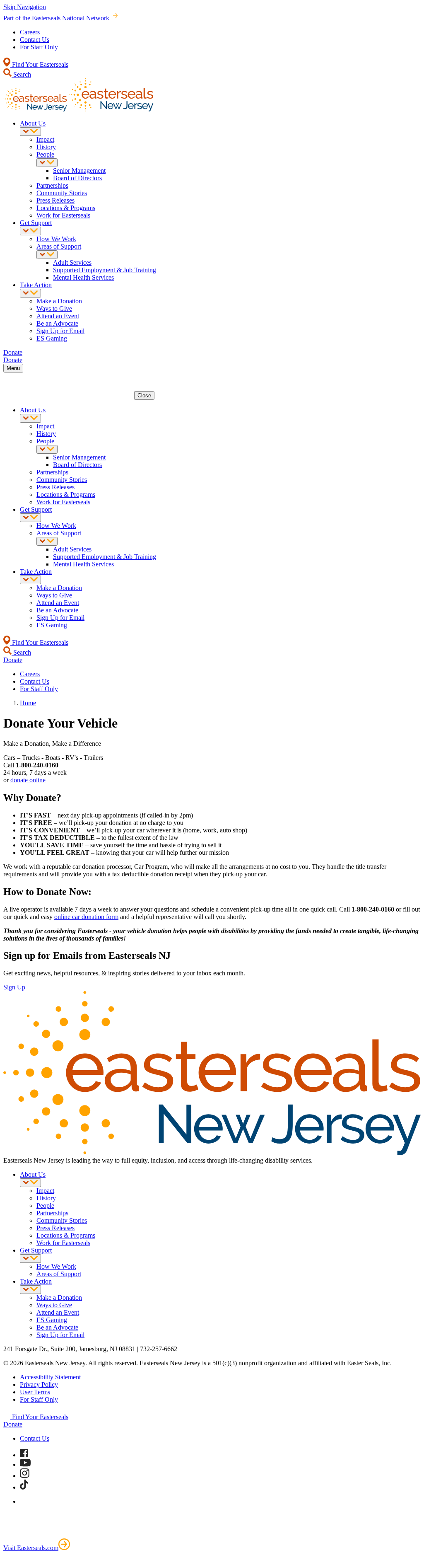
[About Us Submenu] (30, 131)
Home (28, 702)
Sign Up (14, 987)
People (45, 154)
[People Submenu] (47, 162)
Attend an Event (57, 315)
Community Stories (61, 192)
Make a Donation (59, 301)
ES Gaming (51, 338)
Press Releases (55, 200)
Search (21, 74)
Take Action (36, 284)
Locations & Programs (65, 207)
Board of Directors (77, 177)
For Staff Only (39, 47)
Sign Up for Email (60, 330)
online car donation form (86, 916)
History (46, 146)
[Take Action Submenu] (30, 293)
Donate (12, 1424)
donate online (28, 780)
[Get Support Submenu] (30, 231)
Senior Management (79, 170)
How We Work (56, 238)
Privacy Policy (39, 1384)
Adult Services (72, 262)
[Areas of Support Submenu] (47, 254)
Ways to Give (54, 308)
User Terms (35, 1391)
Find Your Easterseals (39, 64)
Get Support (36, 222)
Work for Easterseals (63, 215)
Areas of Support (58, 246)
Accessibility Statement (50, 1377)
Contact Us (34, 39)
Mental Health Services (83, 277)
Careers (30, 32)
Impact (45, 139)
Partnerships (52, 185)
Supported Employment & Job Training (104, 269)
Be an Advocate (57, 323)
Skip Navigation (24, 6)
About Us (33, 123)
